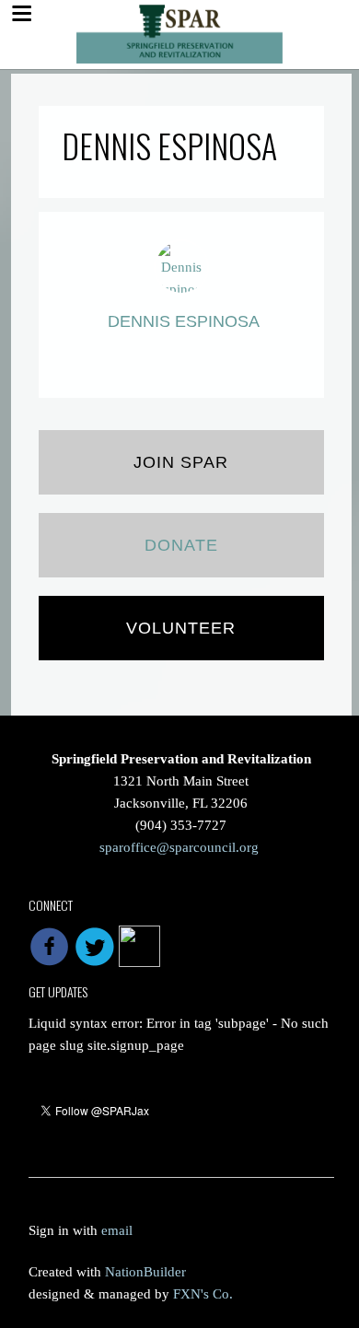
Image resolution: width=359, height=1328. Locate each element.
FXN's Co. (203, 1294)
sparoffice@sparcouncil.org (179, 847)
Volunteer (181, 628)
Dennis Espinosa (184, 321)
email (117, 1230)
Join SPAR (180, 462)
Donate (181, 545)
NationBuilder (145, 1271)
